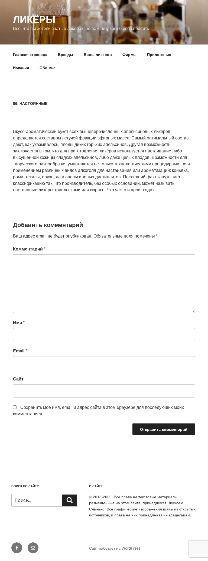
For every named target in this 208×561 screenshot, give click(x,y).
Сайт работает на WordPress (115, 548)
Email (20, 351)
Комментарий (29, 249)
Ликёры (34, 19)
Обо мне (48, 67)
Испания (21, 67)
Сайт (18, 379)
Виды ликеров (98, 54)
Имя (19, 322)
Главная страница (30, 54)
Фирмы (129, 54)
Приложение (159, 54)
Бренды (65, 54)
